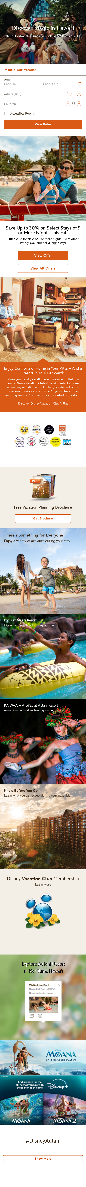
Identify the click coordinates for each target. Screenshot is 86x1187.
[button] (17, 36)
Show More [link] (43, 1159)
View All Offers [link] (43, 268)
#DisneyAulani (43, 1141)
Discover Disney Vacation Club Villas (43, 404)
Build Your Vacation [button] (27, 71)
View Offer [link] (43, 255)
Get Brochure (43, 518)
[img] (43, 912)
